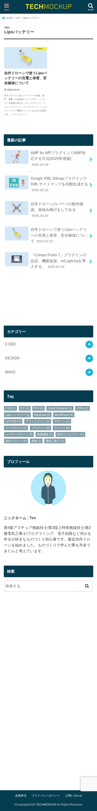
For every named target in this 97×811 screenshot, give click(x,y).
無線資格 (45, 434)
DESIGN (12, 358)
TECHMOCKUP (46, 804)
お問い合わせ (73, 795)
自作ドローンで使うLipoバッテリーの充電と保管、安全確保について (59, 235)
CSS (10, 408)
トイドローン (16, 428)
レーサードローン (18, 434)
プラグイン (40, 428)
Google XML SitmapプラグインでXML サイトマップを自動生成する (59, 184)
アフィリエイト (38, 421)
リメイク (62, 428)
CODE (10, 344)
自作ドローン (16, 441)
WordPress (64, 415)
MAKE (10, 372)
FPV (38, 408)
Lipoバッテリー (17, 415)
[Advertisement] (48, 299)
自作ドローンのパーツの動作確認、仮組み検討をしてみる (57, 210)
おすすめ (13, 421)
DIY (24, 408)
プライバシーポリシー (46, 795)
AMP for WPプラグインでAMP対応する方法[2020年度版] (58, 158)
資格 (36, 441)
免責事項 (20, 795)
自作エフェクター (70, 434)
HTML (83, 408)
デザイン (62, 421)
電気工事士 (55, 441)
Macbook (42, 415)
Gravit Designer (60, 408)
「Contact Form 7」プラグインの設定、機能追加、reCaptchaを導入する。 (58, 261)
